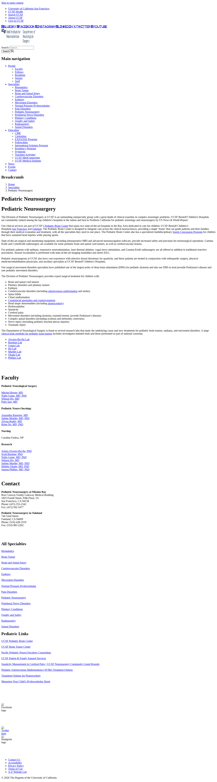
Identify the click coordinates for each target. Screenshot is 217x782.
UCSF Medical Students (28, 160)
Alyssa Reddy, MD (11, 421)
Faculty (19, 68)
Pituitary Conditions (25, 117)
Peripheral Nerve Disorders (29, 114)
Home (11, 184)
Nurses (18, 78)
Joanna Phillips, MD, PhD (15, 469)
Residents (20, 75)
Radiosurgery (22, 124)
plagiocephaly (55, 303)
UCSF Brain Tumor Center (16, 646)
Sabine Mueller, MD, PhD (15, 418)
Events (11, 166)
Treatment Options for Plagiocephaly (21, 675)
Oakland (37, 228)
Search (5, 47)
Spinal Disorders (24, 127)
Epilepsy (19, 99)
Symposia (20, 151)
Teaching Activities (25, 154)
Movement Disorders (26, 102)
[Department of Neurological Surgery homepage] (18, 44)
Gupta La (13, 345)
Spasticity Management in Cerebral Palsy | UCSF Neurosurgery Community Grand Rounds (50, 664)
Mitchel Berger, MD (12, 392)
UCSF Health (15, 11)
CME (18, 133)
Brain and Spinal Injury (27, 93)
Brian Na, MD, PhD (12, 424)
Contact (12, 169)
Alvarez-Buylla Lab (18, 339)
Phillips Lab (14, 357)
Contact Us (14, 759)
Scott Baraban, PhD (12, 454)
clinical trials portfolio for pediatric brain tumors (26, 333)
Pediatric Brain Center (56, 225)
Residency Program (25, 148)
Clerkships (20, 136)
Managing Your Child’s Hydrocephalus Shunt (25, 681)
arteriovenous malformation (62, 291)
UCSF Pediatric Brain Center (17, 641)
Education (13, 130)
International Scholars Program (31, 145)
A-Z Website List (17, 771)
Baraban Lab (15, 342)
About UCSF (15, 17)
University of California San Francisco (28, 8)
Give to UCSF (16, 20)
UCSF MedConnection (27, 157)
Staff (17, 81)
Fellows (19, 72)
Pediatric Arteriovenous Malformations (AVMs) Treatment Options (37, 669)
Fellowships (21, 142)
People (11, 65)
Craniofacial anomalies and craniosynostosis (31, 300)
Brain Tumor (22, 90)
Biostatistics (21, 87)
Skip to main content (12, 2)
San (14, 228)
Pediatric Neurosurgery (27, 111)
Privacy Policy (16, 765)
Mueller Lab (14, 351)
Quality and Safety (25, 121)
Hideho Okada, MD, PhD (15, 466)
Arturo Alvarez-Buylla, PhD (16, 451)
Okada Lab (14, 354)
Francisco (22, 228)
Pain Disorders (23, 108)
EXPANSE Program (26, 139)
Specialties (13, 84)
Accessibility (15, 762)
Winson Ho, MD (10, 398)
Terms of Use (15, 768)
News (11, 163)
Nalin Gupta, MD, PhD (14, 395)
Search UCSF (15, 14)
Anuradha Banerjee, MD (14, 415)
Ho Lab (12, 348)
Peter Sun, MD (9, 401)
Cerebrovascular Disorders (29, 96)
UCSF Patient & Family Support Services (23, 658)
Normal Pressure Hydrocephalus (32, 105)
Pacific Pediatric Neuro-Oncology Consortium (26, 652)
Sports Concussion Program (187, 232)
